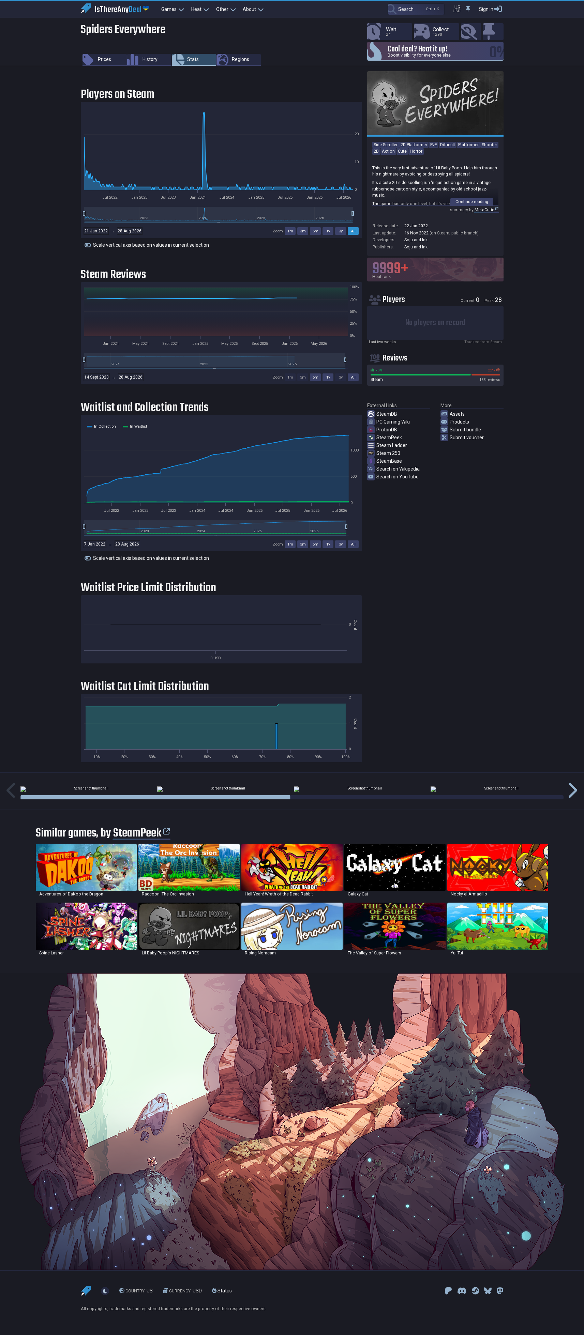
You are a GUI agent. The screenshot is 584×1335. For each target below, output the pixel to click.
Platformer (468, 144)
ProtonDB (386, 429)
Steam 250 (388, 453)
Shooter (489, 144)
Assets (457, 414)
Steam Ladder (391, 445)
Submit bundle (465, 429)
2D (376, 151)
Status (224, 1290)
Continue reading (471, 201)
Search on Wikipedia (398, 469)
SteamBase (389, 461)
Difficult (447, 144)
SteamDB (386, 414)
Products (459, 422)
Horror (416, 151)
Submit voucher (467, 437)
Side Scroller (386, 144)
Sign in (486, 9)
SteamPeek (389, 437)
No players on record (435, 323)
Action (388, 151)
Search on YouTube (397, 476)
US (139, 1290)
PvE (433, 144)
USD (185, 1290)
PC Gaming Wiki (393, 422)
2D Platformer (414, 144)
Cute (402, 151)
